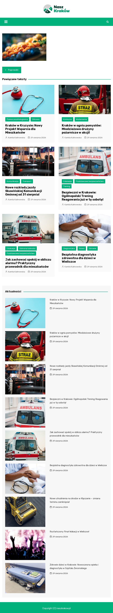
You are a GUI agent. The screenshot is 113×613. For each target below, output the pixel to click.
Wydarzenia (81, 119)
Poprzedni (13, 69)
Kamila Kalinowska (16, 137)
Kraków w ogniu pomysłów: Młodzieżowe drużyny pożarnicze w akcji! (81, 129)
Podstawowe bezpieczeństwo (90, 181)
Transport (27, 181)
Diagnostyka (69, 248)
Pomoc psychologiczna (17, 119)
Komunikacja (12, 181)
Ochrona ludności (27, 248)
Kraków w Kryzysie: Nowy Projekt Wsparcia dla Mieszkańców (23, 129)
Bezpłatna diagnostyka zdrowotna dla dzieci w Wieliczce (79, 258)
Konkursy (67, 119)
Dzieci (81, 248)
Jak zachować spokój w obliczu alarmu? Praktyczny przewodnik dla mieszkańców (28, 263)
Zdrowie (36, 119)
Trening (66, 186)
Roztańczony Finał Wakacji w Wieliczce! (69, 531)
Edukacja (67, 181)
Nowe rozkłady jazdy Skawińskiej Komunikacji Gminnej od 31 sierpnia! (23, 191)
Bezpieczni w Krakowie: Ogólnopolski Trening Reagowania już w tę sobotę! (82, 196)
